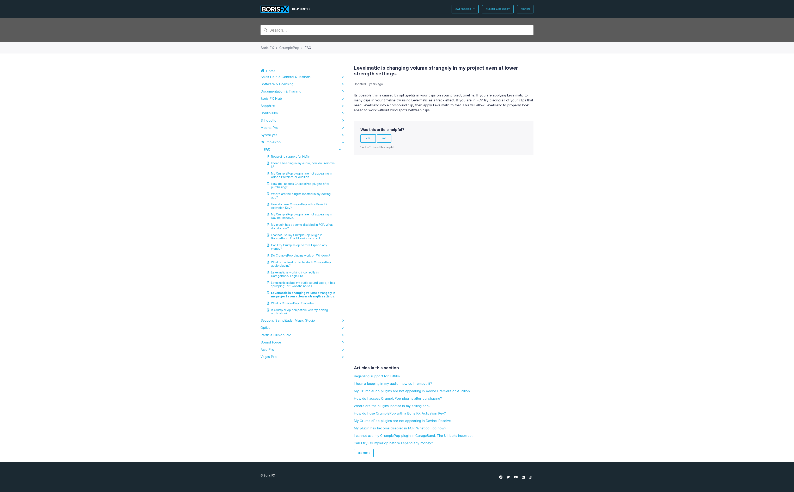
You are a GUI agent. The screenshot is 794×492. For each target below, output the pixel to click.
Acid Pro (267, 349)
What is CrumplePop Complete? (292, 303)
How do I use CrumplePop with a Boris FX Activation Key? (299, 205)
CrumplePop (289, 48)
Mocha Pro (269, 128)
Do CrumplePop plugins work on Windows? (300, 255)
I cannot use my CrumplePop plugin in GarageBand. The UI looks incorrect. (296, 236)
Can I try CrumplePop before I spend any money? (299, 246)
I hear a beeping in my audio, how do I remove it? (303, 164)
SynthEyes (269, 135)
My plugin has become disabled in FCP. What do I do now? (302, 226)
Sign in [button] (525, 9)
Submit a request (498, 9)
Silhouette (268, 120)
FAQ (308, 48)
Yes (368, 138)
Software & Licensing (277, 84)
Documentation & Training (281, 91)
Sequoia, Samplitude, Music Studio (288, 320)
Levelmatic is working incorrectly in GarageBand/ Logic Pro (295, 274)
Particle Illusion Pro (276, 335)
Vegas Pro (269, 357)
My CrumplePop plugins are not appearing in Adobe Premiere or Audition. (301, 175)
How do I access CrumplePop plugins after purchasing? (300, 185)
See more (364, 453)
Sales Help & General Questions (286, 77)
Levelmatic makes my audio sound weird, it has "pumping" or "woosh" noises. (303, 284)
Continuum (269, 113)
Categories (463, 9)
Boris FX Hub (271, 98)
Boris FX (267, 48)
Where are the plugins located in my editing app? (301, 195)
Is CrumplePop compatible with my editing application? (299, 311)
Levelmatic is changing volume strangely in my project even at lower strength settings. (303, 294)
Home (270, 71)
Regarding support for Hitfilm (290, 156)
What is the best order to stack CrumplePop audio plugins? (301, 263)
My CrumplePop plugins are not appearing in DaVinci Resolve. (301, 216)
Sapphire (268, 106)
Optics (265, 328)
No (384, 138)
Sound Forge (271, 342)
